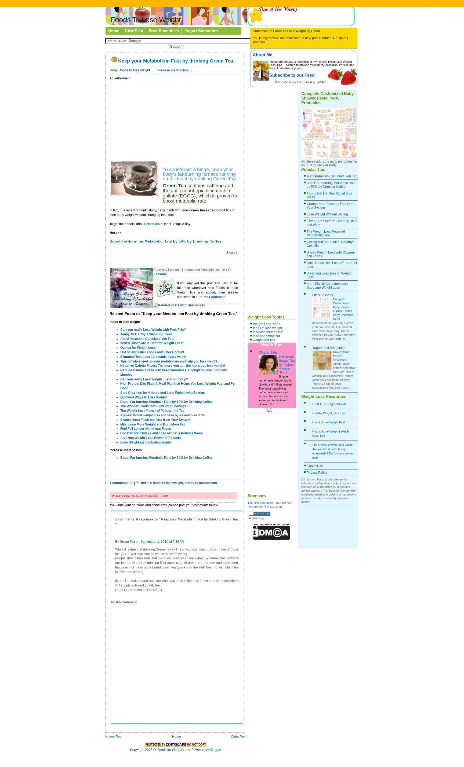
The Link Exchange (260, 502)
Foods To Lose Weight (146, 20)
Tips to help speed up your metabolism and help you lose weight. (169, 361)
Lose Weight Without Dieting (327, 214)
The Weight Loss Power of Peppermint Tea (152, 411)
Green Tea (152, 224)
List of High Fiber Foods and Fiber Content (152, 352)
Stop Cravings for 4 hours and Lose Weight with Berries (162, 393)
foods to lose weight (135, 70)
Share (230, 253)
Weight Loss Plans (266, 324)
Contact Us (315, 466)
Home (176, 737)
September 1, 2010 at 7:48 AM (162, 542)
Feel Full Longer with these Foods (145, 429)
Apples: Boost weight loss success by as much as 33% (162, 415)
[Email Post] (218, 483)
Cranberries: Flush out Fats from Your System (155, 420)
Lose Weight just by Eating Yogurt (145, 442)
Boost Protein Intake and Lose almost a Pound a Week (161, 433)
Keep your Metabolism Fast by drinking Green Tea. (176, 61)
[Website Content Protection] (272, 539)
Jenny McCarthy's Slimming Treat (146, 334)
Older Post (238, 737)
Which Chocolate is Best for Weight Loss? (152, 343)
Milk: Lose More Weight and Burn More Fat (152, 424)
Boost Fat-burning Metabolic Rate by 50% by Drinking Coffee (166, 402)
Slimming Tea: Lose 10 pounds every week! (153, 357)
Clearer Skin (268, 352)
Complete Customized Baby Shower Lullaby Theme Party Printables (343, 307)
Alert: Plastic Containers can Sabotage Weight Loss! (327, 285)
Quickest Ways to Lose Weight (143, 397)
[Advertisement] (155, 118)
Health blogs (256, 518)
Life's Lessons (322, 295)
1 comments (119, 483)
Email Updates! (213, 297)
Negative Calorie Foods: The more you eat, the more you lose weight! (172, 366)
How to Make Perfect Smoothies (341, 356)
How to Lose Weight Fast (328, 422)
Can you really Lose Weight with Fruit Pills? (153, 330)
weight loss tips (264, 340)
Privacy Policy (317, 473)
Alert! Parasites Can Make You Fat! (147, 339)
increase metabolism (173, 70)
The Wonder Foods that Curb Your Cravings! (153, 406)
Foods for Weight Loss (173, 750)
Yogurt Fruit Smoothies (328, 348)
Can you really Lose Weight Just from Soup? (154, 379)
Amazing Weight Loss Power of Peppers (150, 438)
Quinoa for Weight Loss (138, 348)
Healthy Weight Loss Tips (329, 413)
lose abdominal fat (266, 336)
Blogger (215, 750)
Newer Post (113, 737)
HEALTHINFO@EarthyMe (329, 404)
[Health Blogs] (259, 514)
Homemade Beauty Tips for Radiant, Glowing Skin (287, 364)
